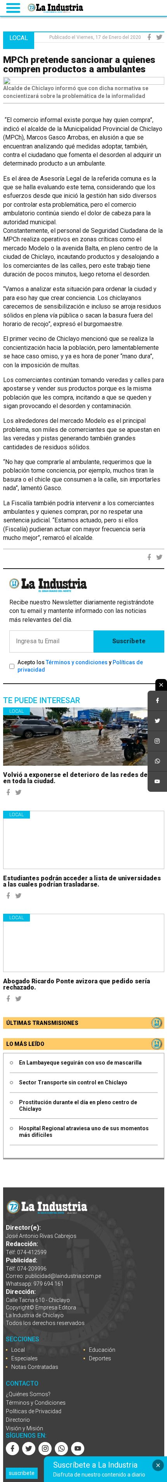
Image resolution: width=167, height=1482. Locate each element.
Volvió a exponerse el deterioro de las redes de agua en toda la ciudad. (83, 778)
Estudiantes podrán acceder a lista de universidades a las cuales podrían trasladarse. (82, 881)
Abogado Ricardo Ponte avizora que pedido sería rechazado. (76, 984)
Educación (102, 1350)
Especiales (24, 1358)
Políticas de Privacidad (33, 1411)
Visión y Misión (24, 1428)
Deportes (100, 1358)
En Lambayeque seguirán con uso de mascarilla (80, 1063)
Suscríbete (129, 641)
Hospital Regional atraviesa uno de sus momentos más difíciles (84, 1131)
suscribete (22, 1473)
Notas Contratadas (34, 1367)
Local (16, 711)
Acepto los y (80, 666)
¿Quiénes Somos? (28, 1394)
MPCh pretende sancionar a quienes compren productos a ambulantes (79, 64)
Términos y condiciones (77, 662)
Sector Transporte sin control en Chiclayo (73, 1082)
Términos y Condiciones (36, 1403)
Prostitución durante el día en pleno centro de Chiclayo (78, 1105)
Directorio (18, 1420)
